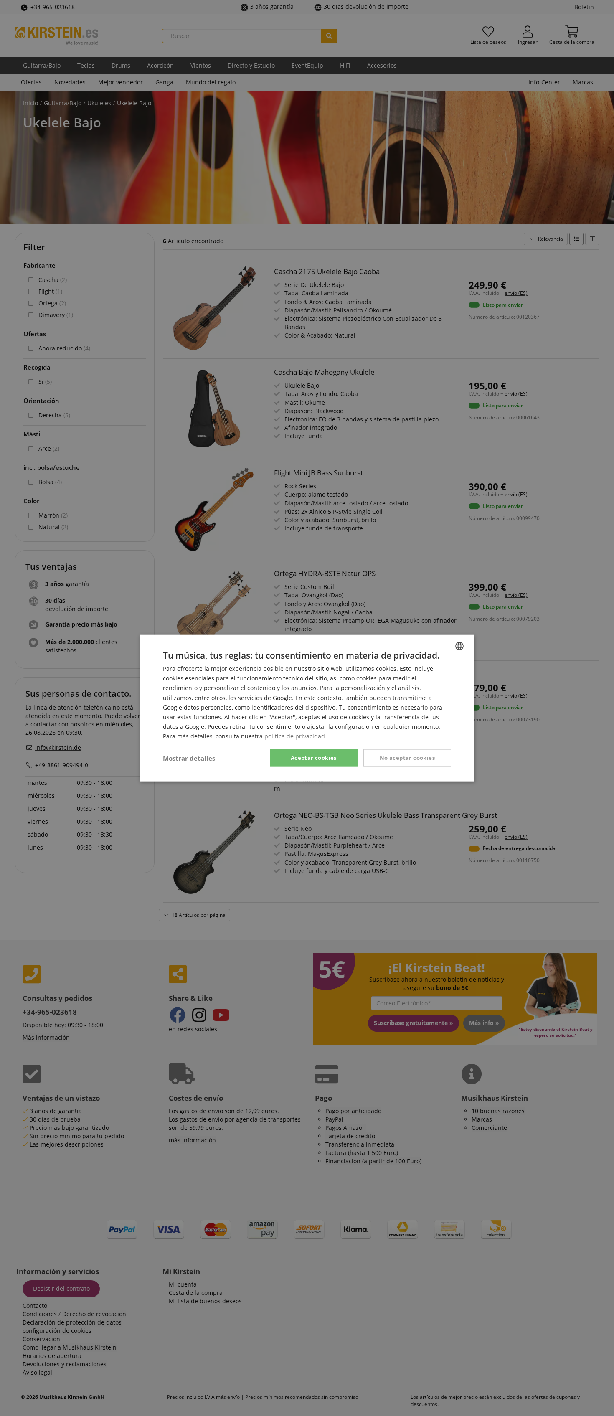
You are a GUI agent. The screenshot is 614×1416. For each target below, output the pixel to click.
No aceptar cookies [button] (407, 757)
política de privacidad (294, 736)
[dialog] (307, 708)
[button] (189, 758)
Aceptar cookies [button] (314, 757)
